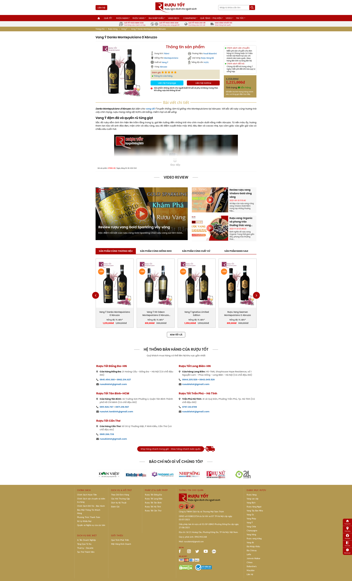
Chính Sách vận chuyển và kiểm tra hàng (91, 500)
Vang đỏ (250, 543)
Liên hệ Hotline (203, 83)
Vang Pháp (251, 519)
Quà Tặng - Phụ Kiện (211, 18)
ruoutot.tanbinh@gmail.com (116, 411)
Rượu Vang (139, 18)
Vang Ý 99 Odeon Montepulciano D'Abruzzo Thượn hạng (155, 313)
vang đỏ (150, 108)
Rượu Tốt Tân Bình (153, 503)
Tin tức (240, 18)
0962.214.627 (124, 379)
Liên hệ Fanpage (167, 83)
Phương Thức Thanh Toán (88, 517)
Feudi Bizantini (210, 53)
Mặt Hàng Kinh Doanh (121, 544)
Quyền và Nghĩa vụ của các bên (91, 525)
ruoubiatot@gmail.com (113, 384)
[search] (252, 7)
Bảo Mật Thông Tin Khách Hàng (88, 511)
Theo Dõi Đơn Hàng (120, 495)
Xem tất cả (176, 334)
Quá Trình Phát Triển (120, 540)
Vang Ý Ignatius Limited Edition (196, 313)
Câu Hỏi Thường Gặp (120, 499)
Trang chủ (100, 29)
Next (256, 295)
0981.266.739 (107, 434)
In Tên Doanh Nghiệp (86, 540)
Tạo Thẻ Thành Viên (85, 552)
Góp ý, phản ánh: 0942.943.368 (193, 537)
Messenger (347, 553)
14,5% (206, 62)
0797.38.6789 (189, 407)
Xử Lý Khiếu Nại (84, 521)
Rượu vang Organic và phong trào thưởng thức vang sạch (240, 221)
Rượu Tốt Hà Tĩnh (153, 507)
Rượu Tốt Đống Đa (153, 495)
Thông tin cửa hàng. (163, 75)
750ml (166, 53)
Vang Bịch (173, 18)
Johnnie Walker (253, 559)
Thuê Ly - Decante (85, 548)
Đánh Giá (115, 507)
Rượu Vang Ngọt (254, 507)
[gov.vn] (203, 567)
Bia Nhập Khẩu (156, 18)
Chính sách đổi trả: (235, 63)
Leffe (249, 555)
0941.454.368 (107, 379)
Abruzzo (163, 66)
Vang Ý (124, 29)
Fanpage (347, 538)
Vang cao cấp (252, 499)
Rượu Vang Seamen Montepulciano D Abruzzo (237, 313)
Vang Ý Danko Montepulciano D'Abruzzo (114, 313)
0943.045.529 (207, 379)
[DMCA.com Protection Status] (186, 567)
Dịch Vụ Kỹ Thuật (118, 503)
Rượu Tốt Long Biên (153, 499)
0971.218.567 (122, 407)
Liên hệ (101, 7)
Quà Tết (108, 18)
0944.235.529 (189, 379)
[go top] (348, 575)
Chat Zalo (347, 546)
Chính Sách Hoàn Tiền (87, 495)
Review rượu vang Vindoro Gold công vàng (240, 193)
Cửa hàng (347, 531)
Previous (95, 295)
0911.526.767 (106, 407)
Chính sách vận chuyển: (238, 48)
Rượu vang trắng (254, 539)
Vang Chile (251, 527)
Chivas (249, 563)
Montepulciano (171, 58)
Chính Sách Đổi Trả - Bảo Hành (91, 506)
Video (229, 18)
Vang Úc (250, 515)
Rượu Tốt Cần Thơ (153, 511)
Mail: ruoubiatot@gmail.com (191, 542)
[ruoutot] (176, 7)
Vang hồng (251, 535)
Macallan (251, 571)
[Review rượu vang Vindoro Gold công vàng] (210, 199)
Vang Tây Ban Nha (255, 511)
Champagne (189, 18)
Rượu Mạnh (122, 18)
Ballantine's (252, 567)
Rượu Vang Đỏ (207, 58)
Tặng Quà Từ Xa (84, 544)
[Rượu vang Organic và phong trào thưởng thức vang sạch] (210, 228)
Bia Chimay (252, 551)
